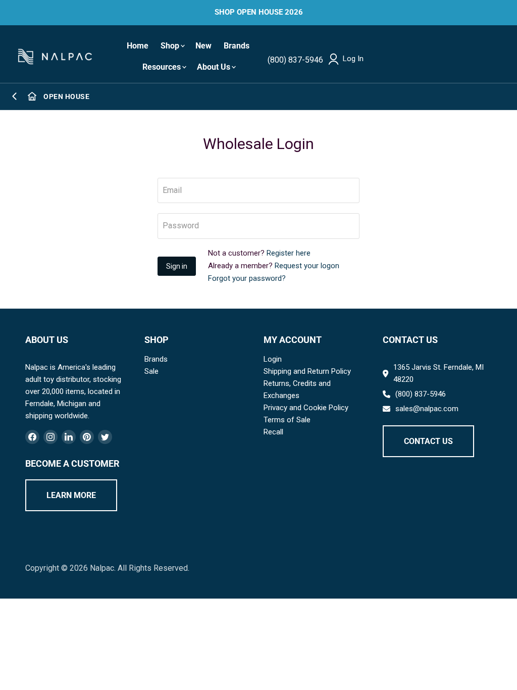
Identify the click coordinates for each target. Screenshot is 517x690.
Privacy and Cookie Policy (306, 407)
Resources (161, 67)
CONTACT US (428, 441)
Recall (273, 431)
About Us (213, 67)
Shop (170, 46)
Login (273, 359)
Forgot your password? (247, 278)
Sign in (176, 266)
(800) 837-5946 (295, 60)
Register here (289, 253)
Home (137, 46)
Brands (236, 46)
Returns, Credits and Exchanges (297, 389)
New (203, 46)
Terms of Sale (287, 419)
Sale (151, 371)
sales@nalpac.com (426, 408)
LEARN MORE (71, 495)
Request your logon (307, 265)
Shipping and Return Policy (307, 371)
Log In (353, 59)
